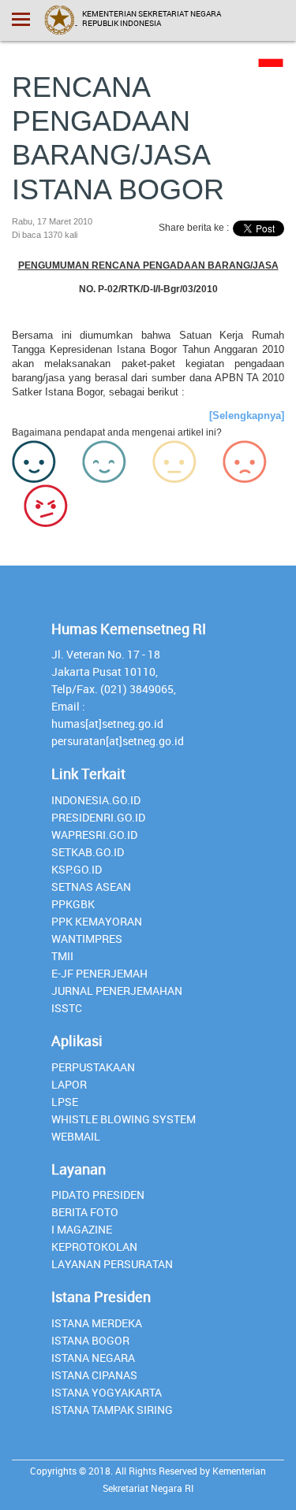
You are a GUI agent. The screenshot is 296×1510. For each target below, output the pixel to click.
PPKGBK (73, 903)
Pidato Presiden (97, 1194)
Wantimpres (86, 938)
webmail (75, 1136)
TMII (62, 955)
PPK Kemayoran (96, 921)
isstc (66, 1007)
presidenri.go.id (98, 817)
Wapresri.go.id (94, 834)
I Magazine (81, 1229)
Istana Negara (93, 1357)
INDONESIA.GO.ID (96, 799)
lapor (69, 1084)
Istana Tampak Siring (112, 1409)
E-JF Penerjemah (99, 973)
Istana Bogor (90, 1340)
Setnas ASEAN (91, 886)
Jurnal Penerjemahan (116, 990)
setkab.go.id (87, 851)
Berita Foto (84, 1211)
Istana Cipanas (94, 1374)
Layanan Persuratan (112, 1263)
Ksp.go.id (76, 869)
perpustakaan (93, 1066)
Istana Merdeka (96, 1322)
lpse (64, 1101)
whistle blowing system (123, 1118)
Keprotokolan (94, 1246)
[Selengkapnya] (246, 415)
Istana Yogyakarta (106, 1392)
